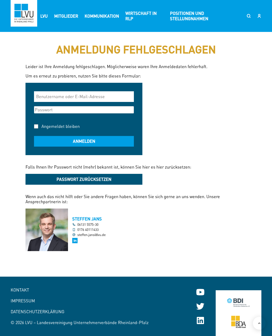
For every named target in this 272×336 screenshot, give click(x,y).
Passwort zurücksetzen (84, 179)
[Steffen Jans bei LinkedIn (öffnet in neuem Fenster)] (75, 240)
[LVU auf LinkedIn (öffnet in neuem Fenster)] (200, 320)
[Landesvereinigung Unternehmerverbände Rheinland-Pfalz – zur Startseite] (24, 13)
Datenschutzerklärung (37, 311)
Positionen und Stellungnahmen (189, 16)
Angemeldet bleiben (60, 126)
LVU (44, 16)
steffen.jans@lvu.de (91, 235)
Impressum (23, 300)
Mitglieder (66, 16)
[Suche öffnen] (248, 16)
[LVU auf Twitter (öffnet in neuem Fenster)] (200, 306)
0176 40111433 (88, 230)
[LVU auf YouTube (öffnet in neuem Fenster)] (200, 292)
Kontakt (20, 290)
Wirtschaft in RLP (141, 16)
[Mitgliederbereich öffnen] (259, 16)
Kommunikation (102, 16)
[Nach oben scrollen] (259, 323)
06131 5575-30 (87, 225)
